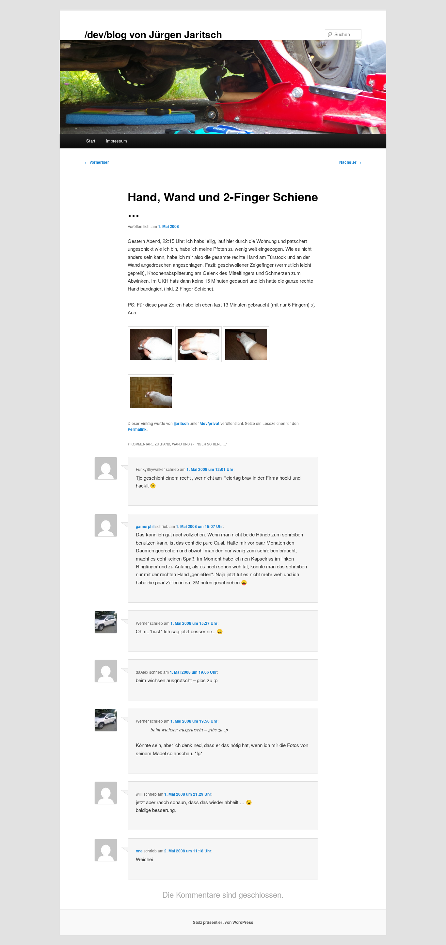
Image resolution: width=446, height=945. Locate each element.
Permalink (137, 429)
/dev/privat (209, 423)
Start (90, 141)
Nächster (350, 162)
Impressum (116, 141)
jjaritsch (181, 423)
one (139, 851)
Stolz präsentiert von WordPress (223, 922)
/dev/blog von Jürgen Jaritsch (153, 34)
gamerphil (145, 526)
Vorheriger (97, 162)
